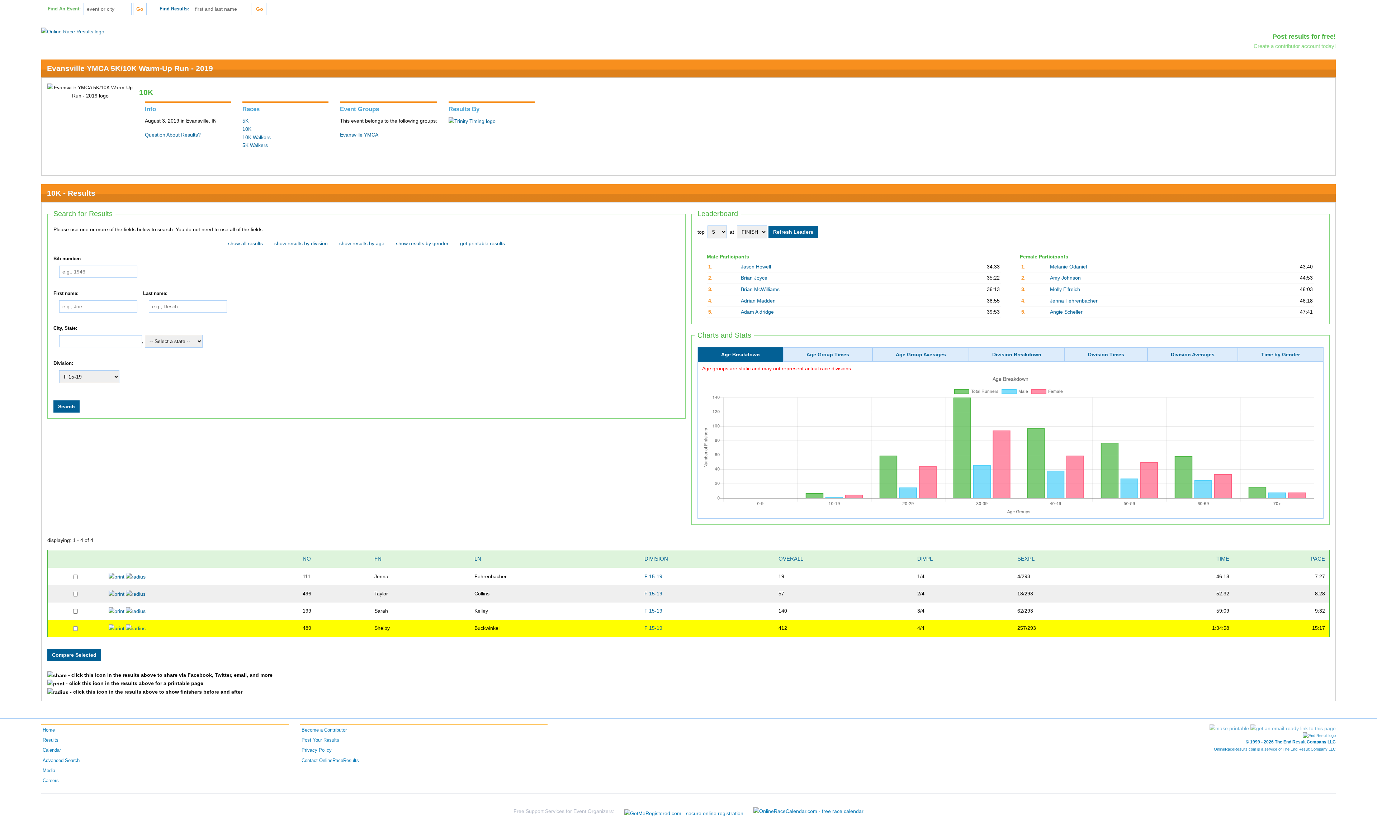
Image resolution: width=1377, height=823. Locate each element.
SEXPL (1026, 559)
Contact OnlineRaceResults (330, 760)
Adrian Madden (758, 301)
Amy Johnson (1065, 278)
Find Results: (174, 8)
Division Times (1106, 354)
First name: (66, 293)
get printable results (482, 243)
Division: (63, 363)
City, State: (65, 328)
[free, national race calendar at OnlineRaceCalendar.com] (808, 811)
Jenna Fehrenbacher (1074, 301)
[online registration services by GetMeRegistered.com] (683, 811)
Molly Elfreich (1065, 289)
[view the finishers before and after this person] (136, 576)
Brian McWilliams (760, 289)
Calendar (52, 750)
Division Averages (1193, 354)
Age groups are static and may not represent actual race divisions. (777, 368)
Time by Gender (1280, 354)
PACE (1318, 559)
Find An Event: (64, 8)
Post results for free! (1304, 36)
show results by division (301, 243)
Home (49, 730)
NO (307, 559)
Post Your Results (320, 740)
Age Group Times (827, 354)
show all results (245, 243)
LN (477, 559)
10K (246, 129)
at (732, 232)
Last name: (155, 293)
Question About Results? (173, 135)
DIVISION (656, 559)
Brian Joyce (754, 278)
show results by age (361, 243)
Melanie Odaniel (1068, 267)
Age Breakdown (740, 354)
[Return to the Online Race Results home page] (72, 31)
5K (245, 121)
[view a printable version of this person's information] (116, 576)
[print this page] (1229, 728)
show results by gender (422, 243)
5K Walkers (255, 145)
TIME (1222, 559)
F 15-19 (653, 576)
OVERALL (791, 559)
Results (50, 740)
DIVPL (925, 559)
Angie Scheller (1066, 312)
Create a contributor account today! (1295, 46)
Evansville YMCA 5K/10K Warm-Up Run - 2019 (130, 68)
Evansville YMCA (359, 135)
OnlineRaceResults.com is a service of (1275, 749)
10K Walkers (256, 137)
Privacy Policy (317, 750)
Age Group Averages (921, 354)
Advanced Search (61, 760)
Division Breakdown (1016, 354)
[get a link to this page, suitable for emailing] (1293, 728)
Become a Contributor (324, 730)
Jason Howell (756, 267)
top (701, 232)
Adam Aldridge (757, 312)
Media (49, 770)
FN (378, 559)
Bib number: (67, 258)
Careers (51, 780)
